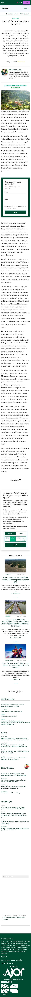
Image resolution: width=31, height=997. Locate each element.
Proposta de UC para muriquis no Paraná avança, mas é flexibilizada (13, 787)
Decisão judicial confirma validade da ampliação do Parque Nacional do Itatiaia (14, 745)
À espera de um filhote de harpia (11, 793)
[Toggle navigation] (21, 2)
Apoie (26, 2)
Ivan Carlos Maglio (15, 637)
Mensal (10, 533)
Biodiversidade (9, 13)
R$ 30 (12, 538)
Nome (6, 192)
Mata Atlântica (16, 87)
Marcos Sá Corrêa (15, 70)
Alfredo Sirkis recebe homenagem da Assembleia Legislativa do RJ (12, 705)
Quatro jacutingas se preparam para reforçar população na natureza (15, 829)
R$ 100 (24, 539)
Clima (16, 13)
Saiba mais (4, 956)
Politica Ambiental (24, 13)
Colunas (15, 18)
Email (6, 199)
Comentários (14, 480)
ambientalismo (9, 85)
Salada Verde (4, 703)
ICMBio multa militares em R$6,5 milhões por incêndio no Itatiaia (15, 752)
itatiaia (16, 85)
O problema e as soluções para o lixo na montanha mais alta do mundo (15, 665)
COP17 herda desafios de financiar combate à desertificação (15, 822)
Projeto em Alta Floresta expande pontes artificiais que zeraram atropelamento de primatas (14, 815)
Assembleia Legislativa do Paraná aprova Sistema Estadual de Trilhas (13, 781)
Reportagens (9, 660)
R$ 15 (7, 538)
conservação (6, 801)
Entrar (4, 994)
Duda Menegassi (15, 593)
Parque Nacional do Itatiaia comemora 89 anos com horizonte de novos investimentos (15, 739)
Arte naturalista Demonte (9, 716)
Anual (21, 533)
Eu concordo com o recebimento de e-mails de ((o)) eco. (16, 207)
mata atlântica (23, 85)
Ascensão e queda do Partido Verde (11, 711)
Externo (3, 805)
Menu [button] (26, 8)
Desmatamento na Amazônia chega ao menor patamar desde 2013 (15, 579)
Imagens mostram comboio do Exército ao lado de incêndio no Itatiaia (14, 758)
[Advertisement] (15, 857)
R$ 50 (18, 538)
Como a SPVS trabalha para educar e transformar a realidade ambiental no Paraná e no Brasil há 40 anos (15, 722)
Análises (7, 616)
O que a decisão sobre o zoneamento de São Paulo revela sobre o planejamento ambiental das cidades (15, 622)
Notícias (7, 574)
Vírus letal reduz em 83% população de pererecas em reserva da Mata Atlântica (13, 774)
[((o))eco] (5, 8)
